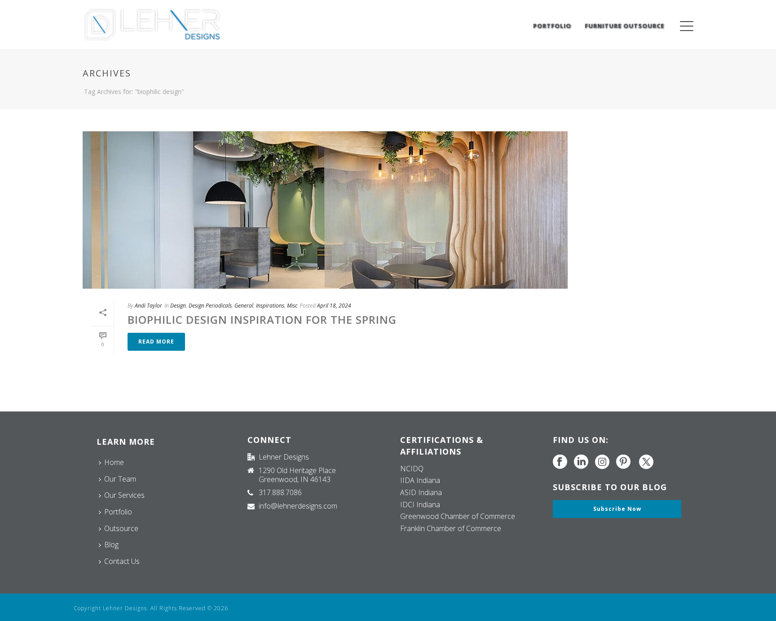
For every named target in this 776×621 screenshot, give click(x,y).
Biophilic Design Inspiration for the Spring (262, 319)
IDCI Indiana (420, 504)
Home (114, 462)
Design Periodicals (210, 305)
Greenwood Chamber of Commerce (457, 516)
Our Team (120, 479)
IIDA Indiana (420, 480)
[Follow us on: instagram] (602, 462)
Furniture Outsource (624, 26)
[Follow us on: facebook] (560, 462)
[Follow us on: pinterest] (623, 462)
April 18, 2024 (334, 305)
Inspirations (270, 305)
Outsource (121, 528)
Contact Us (122, 561)
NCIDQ (411, 469)
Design (178, 305)
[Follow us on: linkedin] (581, 462)
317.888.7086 (280, 492)
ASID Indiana (421, 492)
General (243, 305)
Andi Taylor (148, 305)
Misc (292, 305)
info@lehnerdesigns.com (298, 506)
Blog (111, 545)
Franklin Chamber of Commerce (450, 528)
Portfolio (552, 26)
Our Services (124, 495)
